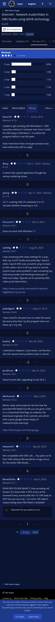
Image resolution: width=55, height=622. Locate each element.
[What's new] (42, 3)
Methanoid (9, 396)
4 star (7, 71)
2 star (7, 87)
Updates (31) (22, 41)
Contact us (7, 598)
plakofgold (8, 308)
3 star (7, 79)
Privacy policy (36, 598)
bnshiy (6, 341)
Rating (32, 108)
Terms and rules (21, 598)
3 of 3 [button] (35, 532)
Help (46, 598)
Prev (26, 532)
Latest (5, 108)
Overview (7, 41)
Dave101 (7, 116)
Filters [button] (48, 108)
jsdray (6, 192)
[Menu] (4, 4)
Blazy (6, 163)
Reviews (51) (39, 41)
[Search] (50, 3)
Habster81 (8, 446)
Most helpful (18, 108)
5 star (7, 64)
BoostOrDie (9, 479)
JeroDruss (8, 370)
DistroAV (8, 34)
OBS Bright (9, 592)
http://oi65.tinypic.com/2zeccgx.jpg (20, 429)
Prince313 (8, 222)
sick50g (7, 247)
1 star (7, 94)
